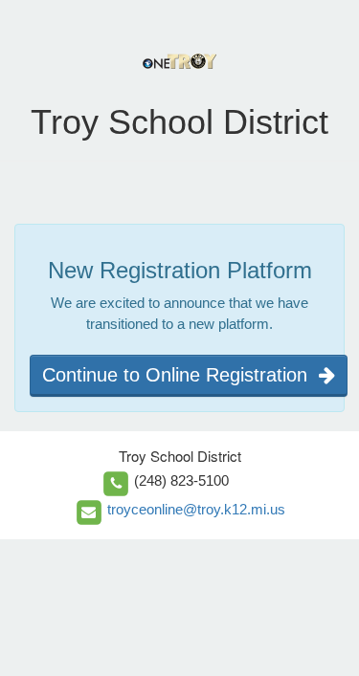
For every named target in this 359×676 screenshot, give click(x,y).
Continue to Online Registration (180, 374)
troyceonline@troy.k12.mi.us (196, 509)
